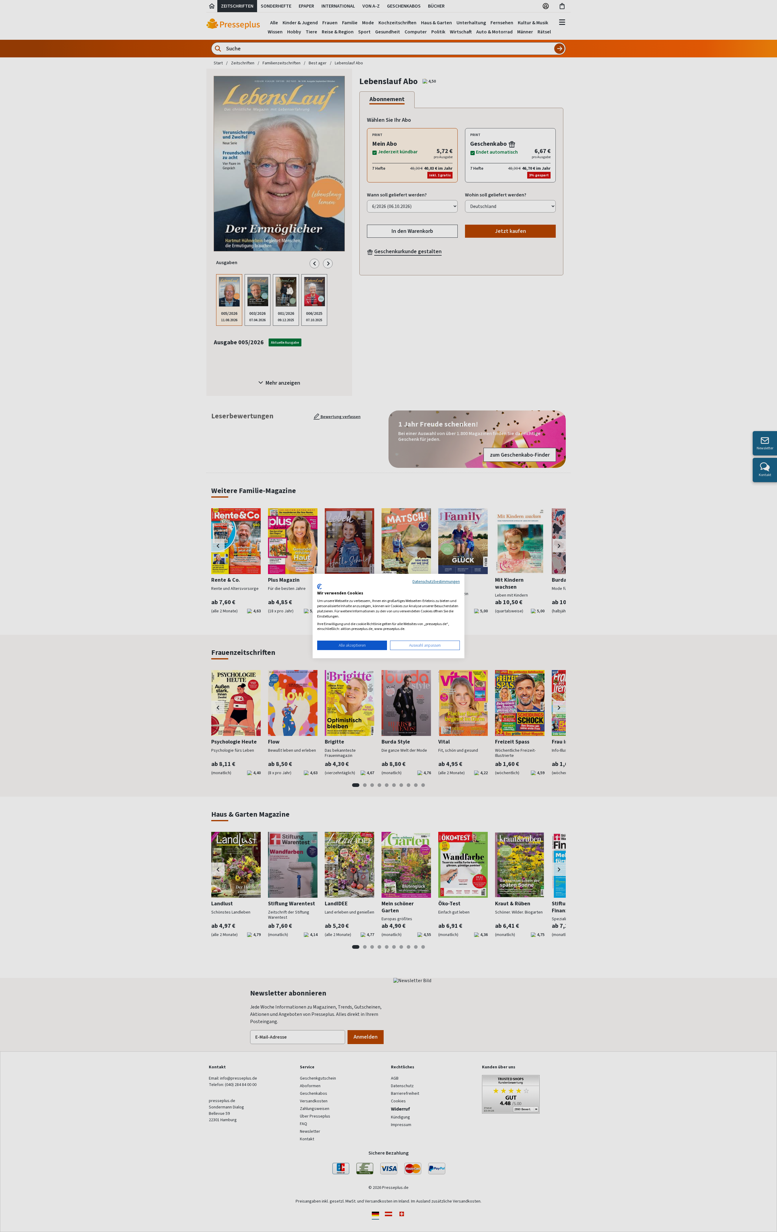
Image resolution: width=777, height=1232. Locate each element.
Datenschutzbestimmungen (436, 581)
